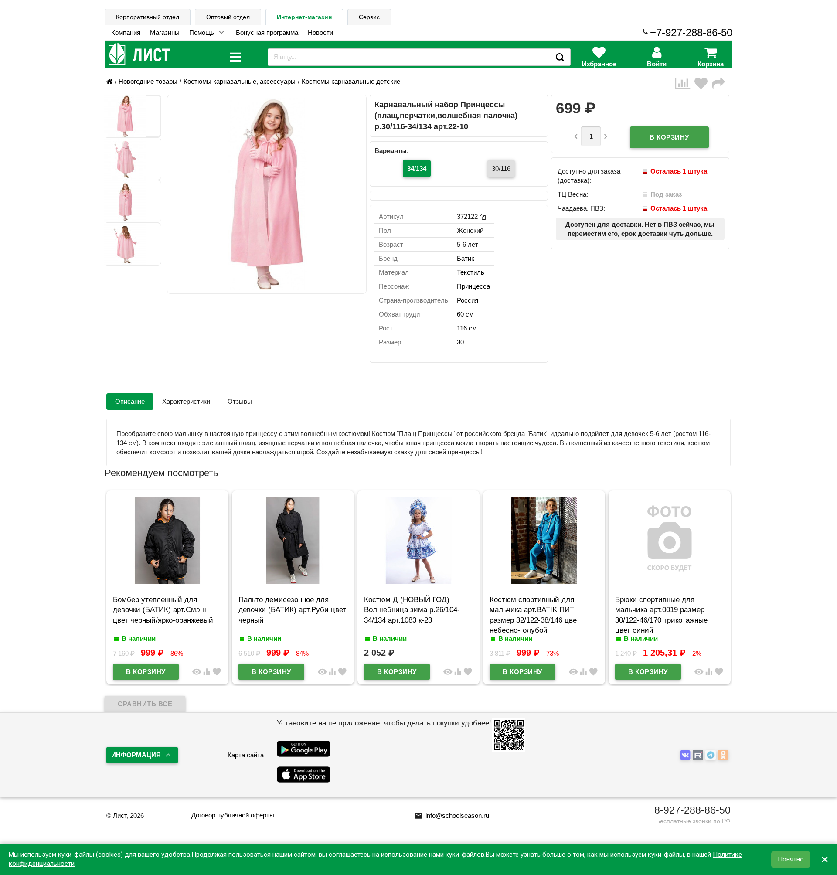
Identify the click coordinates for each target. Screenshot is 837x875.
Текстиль (470, 272)
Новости (320, 32)
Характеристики (186, 401)
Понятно (791, 859)
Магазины (165, 32)
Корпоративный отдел (147, 17)
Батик (465, 258)
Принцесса (473, 286)
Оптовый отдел (228, 17)
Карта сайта (246, 755)
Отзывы (240, 401)
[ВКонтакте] (686, 755)
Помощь (201, 32)
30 (460, 342)
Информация (136, 755)
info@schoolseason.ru (451, 815)
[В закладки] (703, 83)
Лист (119, 815)
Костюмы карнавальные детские (351, 81)
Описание (130, 401)
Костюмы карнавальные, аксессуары (240, 81)
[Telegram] (711, 755)
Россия (467, 300)
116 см (466, 328)
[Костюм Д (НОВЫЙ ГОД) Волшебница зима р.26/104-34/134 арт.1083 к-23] (418, 582)
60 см (465, 314)
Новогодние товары (148, 81)
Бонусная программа (267, 32)
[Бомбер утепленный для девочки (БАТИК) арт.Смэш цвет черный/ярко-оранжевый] (167, 582)
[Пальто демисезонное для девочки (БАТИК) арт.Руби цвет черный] (293, 582)
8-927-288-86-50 (692, 810)
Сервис (369, 17)
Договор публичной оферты (232, 815)
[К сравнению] (684, 83)
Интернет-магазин (304, 17)
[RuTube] (699, 755)
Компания (125, 32)
